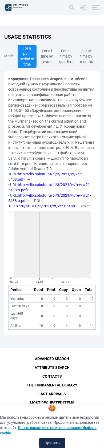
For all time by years (47, 56)
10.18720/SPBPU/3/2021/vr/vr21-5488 (41, 206)
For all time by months (86, 56)
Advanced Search (52, 359)
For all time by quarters (66, 56)
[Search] (71, 7)
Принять (52, 443)
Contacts (52, 376)
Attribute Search (52, 367)
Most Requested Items (52, 403)
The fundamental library (52, 385)
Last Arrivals (52, 394)
